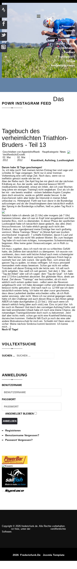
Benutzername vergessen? (22, 435)
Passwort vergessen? (19, 439)
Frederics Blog (66, 39)
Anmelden (9, 421)
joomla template (53, 554)
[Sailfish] (14, 486)
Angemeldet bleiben (19, 413)
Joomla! (6, 528)
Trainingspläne (66, 56)
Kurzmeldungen (66, 48)
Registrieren (13, 430)
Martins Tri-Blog (66, 43)
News (63, 151)
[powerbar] (14, 463)
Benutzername (12, 385)
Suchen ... (8, 355)
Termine (70, 61)
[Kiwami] (7, 466)
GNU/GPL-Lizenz (40, 528)
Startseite (69, 30)
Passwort (9, 399)
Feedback (69, 52)
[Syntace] (14, 491)
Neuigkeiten (68, 35)
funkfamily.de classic (63, 65)
